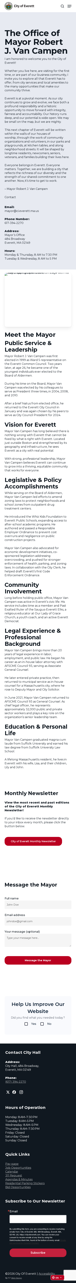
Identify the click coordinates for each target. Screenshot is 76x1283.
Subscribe (38, 1252)
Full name (12, 898)
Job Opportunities (18, 1167)
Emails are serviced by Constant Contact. (38, 1241)
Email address (15, 915)
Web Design (16, 1278)
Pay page (12, 1164)
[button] (69, 6)
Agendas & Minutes (19, 1179)
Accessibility (47, 1273)
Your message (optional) (22, 931)
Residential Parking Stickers (25, 1183)
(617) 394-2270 (15, 1081)
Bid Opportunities (18, 1187)
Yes (33, 1024)
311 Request (13, 1175)
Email (14, 1211)
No (49, 1024)
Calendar (11, 1171)
